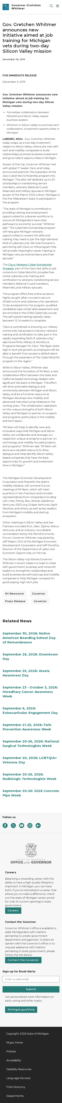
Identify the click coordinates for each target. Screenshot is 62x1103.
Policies (11, 1051)
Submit (31, 989)
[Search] (51, 6)
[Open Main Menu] (57, 6)
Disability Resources (18, 1069)
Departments (15, 1095)
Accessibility (13, 1060)
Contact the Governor (23, 960)
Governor (38, 593)
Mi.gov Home (14, 1042)
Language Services (18, 1078)
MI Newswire (14, 593)
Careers (13, 910)
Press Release (15, 601)
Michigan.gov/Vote (21, 1009)
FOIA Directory (15, 1087)
